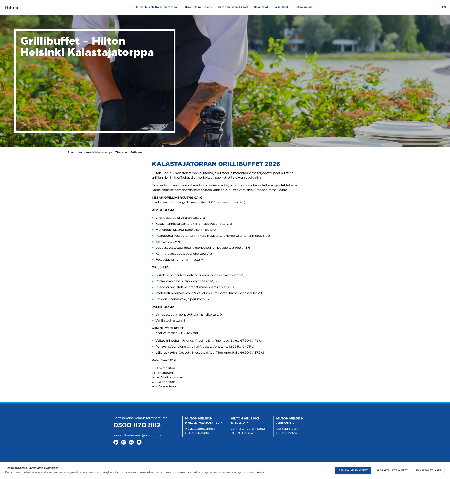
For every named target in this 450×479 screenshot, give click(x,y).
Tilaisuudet (121, 152)
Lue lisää (259, 472)
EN (444, 7)
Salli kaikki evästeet (353, 470)
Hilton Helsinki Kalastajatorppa (95, 152)
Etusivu (71, 152)
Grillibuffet (136, 152)
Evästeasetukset (428, 470)
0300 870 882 (137, 425)
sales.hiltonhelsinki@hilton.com (137, 435)
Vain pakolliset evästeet (392, 470)
